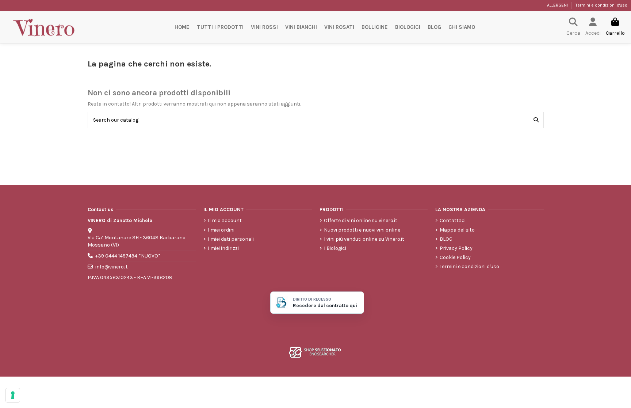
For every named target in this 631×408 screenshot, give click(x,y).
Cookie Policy (455, 257)
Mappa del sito (457, 230)
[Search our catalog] (536, 120)
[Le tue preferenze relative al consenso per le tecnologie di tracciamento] (13, 395)
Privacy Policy (456, 248)
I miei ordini (221, 230)
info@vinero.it (111, 267)
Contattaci (453, 220)
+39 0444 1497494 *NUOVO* (128, 256)
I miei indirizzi (223, 248)
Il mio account (225, 220)
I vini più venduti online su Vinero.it (364, 239)
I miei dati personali (231, 239)
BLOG (446, 239)
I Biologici (335, 248)
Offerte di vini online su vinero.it (360, 220)
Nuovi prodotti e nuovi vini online (362, 230)
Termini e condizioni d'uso (601, 5)
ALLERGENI (558, 5)
